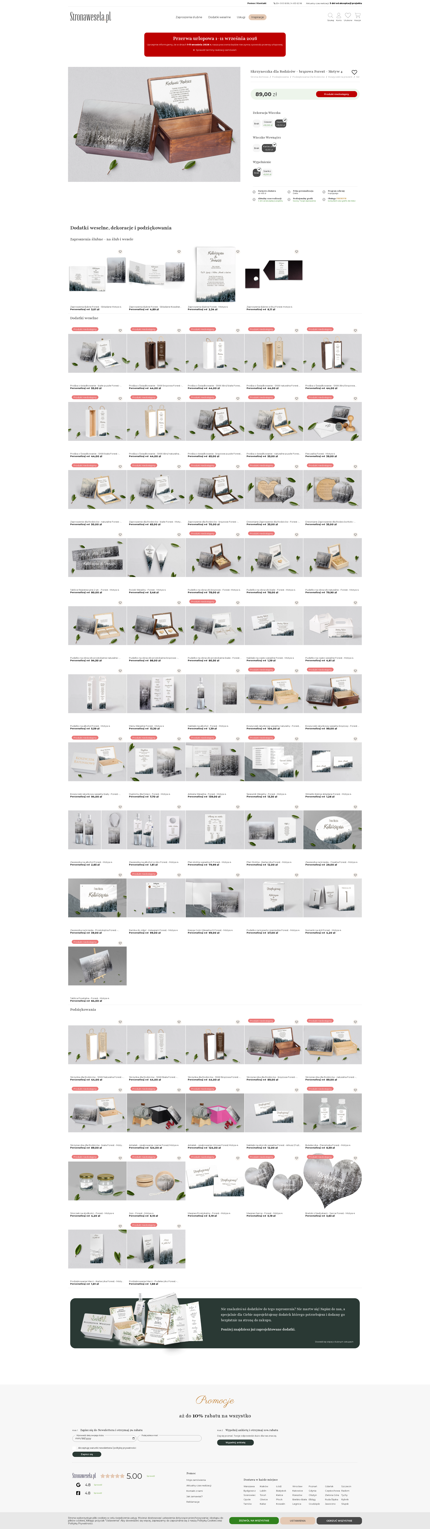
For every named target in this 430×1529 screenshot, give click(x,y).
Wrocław (297, 1486)
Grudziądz (314, 1503)
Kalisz (263, 1503)
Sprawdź (151, 1476)
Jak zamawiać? (194, 1496)
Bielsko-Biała (299, 1499)
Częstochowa (332, 1490)
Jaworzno (330, 1503)
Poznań (313, 1486)
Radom (345, 1490)
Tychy (344, 1495)
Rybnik (345, 1499)
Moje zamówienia (196, 1480)
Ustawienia (298, 1520)
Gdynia (312, 1490)
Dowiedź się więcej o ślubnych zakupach (334, 1342)
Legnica (296, 1503)
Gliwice (264, 1499)
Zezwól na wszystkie (254, 1520)
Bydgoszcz (250, 1490)
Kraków (264, 1486)
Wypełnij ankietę (235, 1442)
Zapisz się (87, 1454)
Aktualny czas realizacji (198, 1485)
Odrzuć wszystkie (339, 1520)
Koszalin (280, 1503)
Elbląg (312, 1499)
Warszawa (249, 1486)
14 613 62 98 (296, 3)
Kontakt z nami (194, 1491)
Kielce (279, 1495)
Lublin (263, 1490)
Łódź (279, 1486)
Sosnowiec (250, 1495)
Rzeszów (297, 1495)
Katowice (297, 1490)
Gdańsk (329, 1486)
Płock (279, 1499)
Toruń (263, 1495)
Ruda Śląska (331, 1499)
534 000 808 (282, 3)
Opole (247, 1499)
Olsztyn (313, 1495)
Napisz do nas (330, 1309)
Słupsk (345, 1503)
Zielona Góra (332, 1495)
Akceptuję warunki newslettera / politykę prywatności (107, 1447)
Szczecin (346, 1486)
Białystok (281, 1490)
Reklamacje (193, 1501)
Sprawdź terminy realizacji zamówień (216, 50)
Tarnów (248, 1503)
